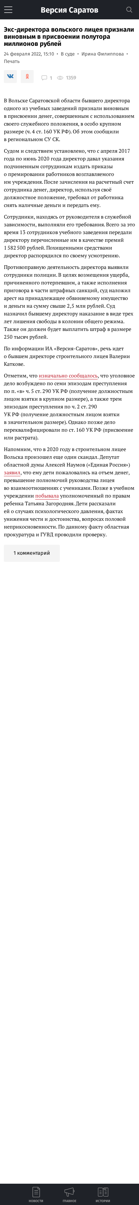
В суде (68, 54)
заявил (12, 472)
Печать (12, 61)
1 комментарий (32, 553)
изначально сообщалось (68, 375)
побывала (47, 495)
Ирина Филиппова (102, 54)
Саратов (69, 10)
